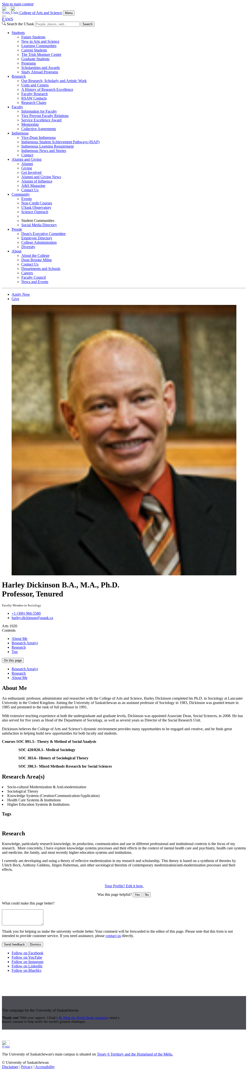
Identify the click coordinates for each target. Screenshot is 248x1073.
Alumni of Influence (36, 181)
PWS (7, 19)
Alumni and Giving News (41, 177)
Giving (26, 168)
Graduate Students (35, 59)
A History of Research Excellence (47, 89)
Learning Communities (38, 46)
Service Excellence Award (41, 120)
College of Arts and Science (40, 13)
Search (88, 24)
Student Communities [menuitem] (37, 220)
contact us (113, 936)
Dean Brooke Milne (36, 260)
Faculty (17, 107)
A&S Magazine (33, 186)
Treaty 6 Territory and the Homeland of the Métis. (135, 1054)
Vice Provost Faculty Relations (45, 116)
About (16, 251)
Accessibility (45, 1067)
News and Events (34, 282)
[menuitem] (129, 52)
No (147, 895)
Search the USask (20, 24)
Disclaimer (10, 1067)
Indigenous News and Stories (43, 151)
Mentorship (30, 124)
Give (15, 299)
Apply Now (21, 294)
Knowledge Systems (65, 823)
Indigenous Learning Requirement (47, 146)
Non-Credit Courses (36, 203)
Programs (28, 63)
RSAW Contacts (34, 98)
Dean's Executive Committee (43, 234)
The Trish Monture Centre (41, 54)
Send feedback (14, 944)
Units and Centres (35, 85)
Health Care (11, 823)
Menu (69, 13)
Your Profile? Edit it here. (124, 886)
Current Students (34, 50)
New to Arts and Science (40, 41)
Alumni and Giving (26, 159)
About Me (19, 639)
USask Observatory (36, 207)
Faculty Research (34, 94)
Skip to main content (17, 4)
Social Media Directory (39, 225)
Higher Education (35, 823)
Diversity (28, 247)
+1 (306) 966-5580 (26, 613)
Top (15, 652)
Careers (27, 273)
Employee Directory (36, 238)
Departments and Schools (40, 269)
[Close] (4, 16)
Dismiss (35, 944)
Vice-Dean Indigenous (38, 137)
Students (18, 33)
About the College (35, 255)
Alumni (27, 164)
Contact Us (30, 190)
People (17, 229)
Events (26, 199)
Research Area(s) (25, 643)
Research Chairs (33, 103)
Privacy (27, 1067)
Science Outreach (34, 212)
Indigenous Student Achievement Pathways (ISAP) (60, 142)
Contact (27, 155)
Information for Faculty (39, 111)
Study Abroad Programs (39, 72)
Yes (137, 895)
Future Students (33, 37)
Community (21, 194)
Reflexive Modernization (101, 823)
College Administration (39, 242)
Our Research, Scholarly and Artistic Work (54, 81)
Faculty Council (33, 277)
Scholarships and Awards (40, 68)
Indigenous (20, 133)
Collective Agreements (38, 129)
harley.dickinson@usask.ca (32, 618)
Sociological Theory (136, 823)
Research (19, 76)
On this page (13, 660)
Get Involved (31, 172)
